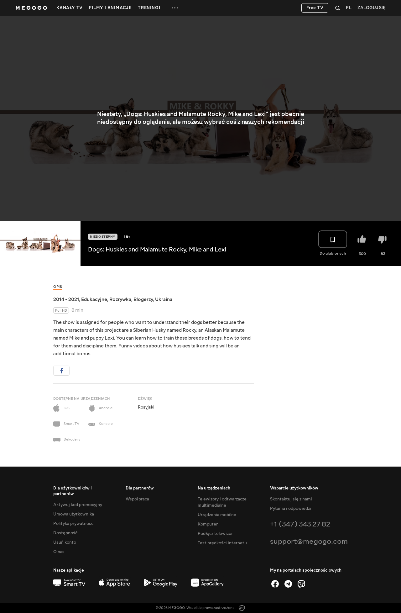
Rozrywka (120, 299)
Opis (57, 286)
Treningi (149, 8)
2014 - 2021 (66, 299)
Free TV (315, 8)
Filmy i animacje (110, 8)
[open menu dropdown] (175, 8)
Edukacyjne (94, 299)
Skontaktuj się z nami (291, 499)
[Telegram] (288, 584)
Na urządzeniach (214, 488)
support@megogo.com (309, 541)
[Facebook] (275, 584)
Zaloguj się (371, 8)
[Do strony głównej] (31, 8)
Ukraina (163, 299)
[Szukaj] (338, 8)
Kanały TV (69, 8)
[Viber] (301, 584)
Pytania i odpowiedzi (290, 508)
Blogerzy (143, 299)
